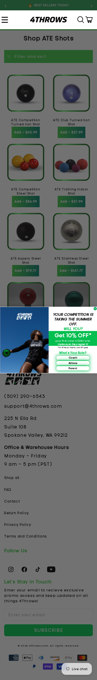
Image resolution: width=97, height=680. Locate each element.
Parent (73, 368)
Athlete (72, 362)
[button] (5, 19)
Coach (73, 357)
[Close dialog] (95, 308)
